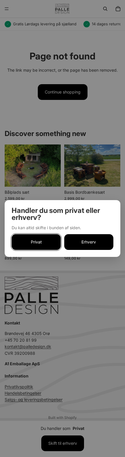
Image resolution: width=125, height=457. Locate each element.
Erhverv (88, 241)
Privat (36, 241)
